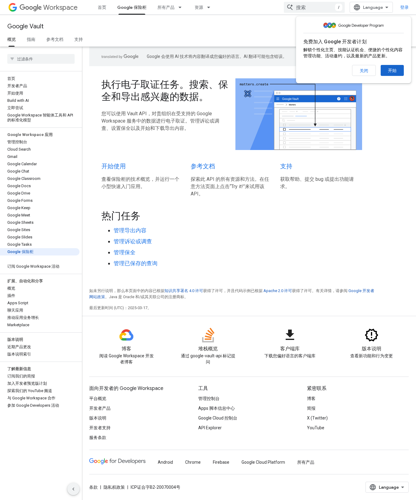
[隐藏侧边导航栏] (73, 489)
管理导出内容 (130, 230)
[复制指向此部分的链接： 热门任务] (149, 216)
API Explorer (210, 427)
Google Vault (25, 26)
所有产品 (166, 7)
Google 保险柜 (131, 7)
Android (165, 462)
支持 (78, 39)
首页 (102, 7)
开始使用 (113, 166)
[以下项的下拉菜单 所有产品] (182, 7)
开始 (392, 70)
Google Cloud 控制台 (217, 418)
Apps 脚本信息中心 (216, 408)
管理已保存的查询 (135, 263)
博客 (311, 398)
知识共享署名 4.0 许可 (183, 290)
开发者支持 (100, 427)
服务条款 (97, 437)
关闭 (364, 70)
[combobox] (314, 7)
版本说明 (97, 418)
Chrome (193, 462)
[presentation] (231, 216)
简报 (311, 408)
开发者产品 (100, 408)
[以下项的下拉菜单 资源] (210, 7)
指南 (31, 39)
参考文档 (54, 39)
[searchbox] (41, 59)
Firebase (221, 462)
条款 (93, 487)
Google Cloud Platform (263, 462)
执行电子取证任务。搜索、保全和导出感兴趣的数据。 (164, 90)
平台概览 (97, 398)
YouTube (315, 427)
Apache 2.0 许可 (277, 290)
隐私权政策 (114, 487)
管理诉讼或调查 (133, 241)
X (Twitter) (317, 418)
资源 (199, 7)
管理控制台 (209, 398)
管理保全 (125, 252)
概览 (11, 39)
